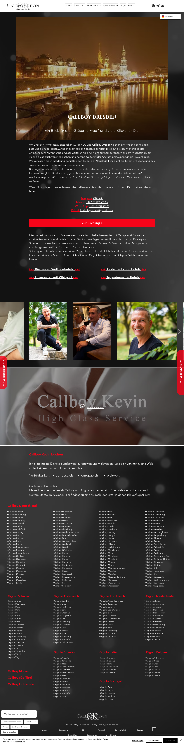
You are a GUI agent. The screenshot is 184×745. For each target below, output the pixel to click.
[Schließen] (180, 740)
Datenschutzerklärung (15, 741)
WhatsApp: (81, 206)
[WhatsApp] (153, 6)
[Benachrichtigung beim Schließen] (35, 712)
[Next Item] (179, 331)
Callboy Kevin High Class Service (104, 724)
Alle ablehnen (153, 740)
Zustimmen (170, 740)
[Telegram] (158, 6)
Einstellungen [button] (137, 740)
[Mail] (162, 6)
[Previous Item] (4, 331)
